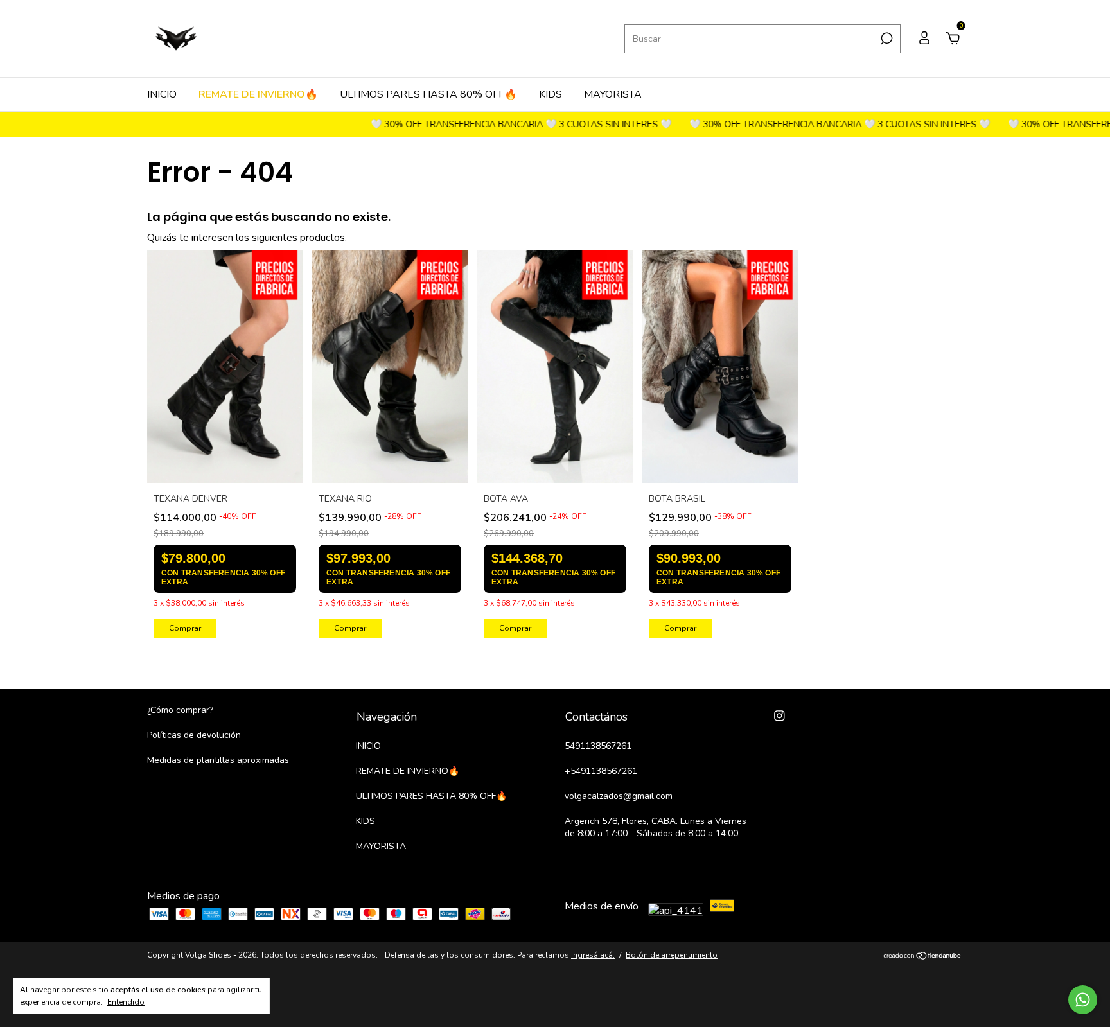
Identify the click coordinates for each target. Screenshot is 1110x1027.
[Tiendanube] (923, 957)
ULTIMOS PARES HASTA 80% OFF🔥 (428, 94)
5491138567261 (598, 746)
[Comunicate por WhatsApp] (1082, 999)
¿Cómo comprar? (180, 710)
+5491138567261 (601, 771)
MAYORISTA (613, 94)
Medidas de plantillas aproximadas (218, 760)
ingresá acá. (593, 955)
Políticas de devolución (194, 735)
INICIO (162, 94)
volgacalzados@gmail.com (619, 796)
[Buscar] (885, 38)
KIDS (550, 94)
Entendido (126, 1002)
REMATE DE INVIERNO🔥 (258, 94)
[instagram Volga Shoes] (779, 716)
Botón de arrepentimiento (672, 955)
